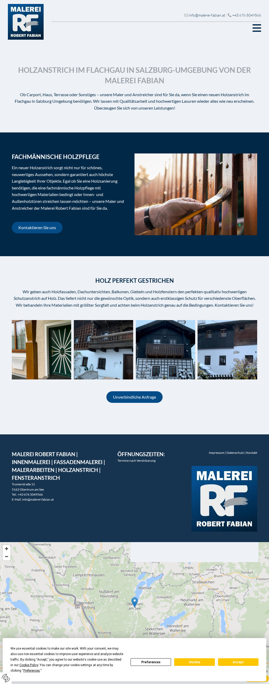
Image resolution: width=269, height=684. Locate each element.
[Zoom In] (7, 549)
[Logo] (26, 22)
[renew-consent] (6, 678)
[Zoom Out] (7, 556)
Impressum (216, 453)
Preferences (151, 662)
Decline (194, 662)
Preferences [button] (31, 670)
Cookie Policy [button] (28, 665)
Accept (238, 662)
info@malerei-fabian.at (207, 15)
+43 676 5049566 (246, 15)
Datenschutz (235, 453)
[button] (156, 28)
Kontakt (251, 453)
